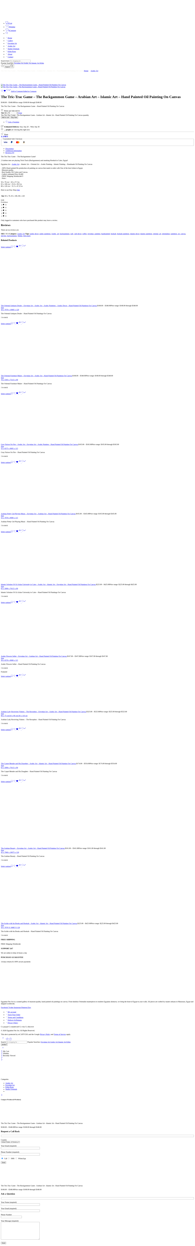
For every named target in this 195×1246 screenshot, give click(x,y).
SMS (12, 1158)
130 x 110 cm (22, 716)
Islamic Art (36, 63)
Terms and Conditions (15, 1017)
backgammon (64, 234)
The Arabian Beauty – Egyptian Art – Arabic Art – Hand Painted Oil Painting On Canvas (33, 848)
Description (9, 149)
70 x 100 (9, 310)
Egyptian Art (12, 43)
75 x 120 (16, 852)
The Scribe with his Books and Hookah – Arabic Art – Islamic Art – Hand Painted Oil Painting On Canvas (39, 923)
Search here (5, 61)
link (18, 190)
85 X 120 (16, 927)
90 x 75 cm (5, 716)
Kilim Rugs (12, 51)
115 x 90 (15, 380)
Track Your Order (14, 1015)
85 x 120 (16, 310)
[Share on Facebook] (3, 137)
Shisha (20, 236)
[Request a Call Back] (7, 1040)
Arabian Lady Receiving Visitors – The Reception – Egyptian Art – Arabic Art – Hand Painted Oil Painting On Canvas (43, 712)
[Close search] (3, 1049)
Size (2, 113)
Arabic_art (55, 234)
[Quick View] (20, 247)
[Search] (6, 33)
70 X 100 (9, 927)
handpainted (105, 234)
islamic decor (134, 234)
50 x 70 (3, 310)
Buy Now (14, 117)
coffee (84, 234)
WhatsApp (21, 1158)
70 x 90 (9, 518)
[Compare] (23, 247)
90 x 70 (9, 588)
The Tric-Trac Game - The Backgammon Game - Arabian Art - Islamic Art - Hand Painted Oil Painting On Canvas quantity (45, 115)
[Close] (2, 1051)
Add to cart (5, 117)
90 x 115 (15, 518)
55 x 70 (3, 518)
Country (4, 1140)
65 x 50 (3, 588)
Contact (10, 57)
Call (5, 1158)
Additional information (13, 151)
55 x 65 (3, 448)
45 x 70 (3, 852)
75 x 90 (9, 448)
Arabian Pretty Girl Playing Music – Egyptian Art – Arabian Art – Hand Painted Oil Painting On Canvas (38, 514)
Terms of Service (60, 1034)
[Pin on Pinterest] (5, 137)
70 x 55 (3, 380)
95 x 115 (15, 448)
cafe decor (77, 234)
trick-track (26, 236)
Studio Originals (13, 49)
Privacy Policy (13, 1023)
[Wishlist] (3, 91)
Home (10, 38)
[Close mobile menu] (2, 1060)
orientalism (166, 234)
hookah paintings (123, 234)
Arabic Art (11, 46)
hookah (113, 234)
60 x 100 (9, 852)
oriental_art (157, 234)
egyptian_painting (94, 234)
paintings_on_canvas (178, 234)
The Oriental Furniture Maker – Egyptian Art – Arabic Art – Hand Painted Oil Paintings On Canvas (36, 376)
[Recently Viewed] (10, 1040)
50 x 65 (3, 660)
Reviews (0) (9, 153)
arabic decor (34, 234)
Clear (20, 113)
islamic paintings (146, 234)
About (10, 54)
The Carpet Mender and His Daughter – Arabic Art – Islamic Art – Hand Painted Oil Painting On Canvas (38, 764)
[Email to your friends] (7, 137)
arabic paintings (45, 234)
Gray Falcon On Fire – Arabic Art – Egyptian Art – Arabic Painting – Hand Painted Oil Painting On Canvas (39, 444)
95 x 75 (9, 380)
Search (7, 67)
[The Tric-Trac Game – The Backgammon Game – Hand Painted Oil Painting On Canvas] (33, 85)
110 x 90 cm (13, 716)
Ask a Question (13, 122)
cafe (71, 234)
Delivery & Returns (15, 1020)
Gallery (10, 41)
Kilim (42, 63)
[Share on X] (2, 137)
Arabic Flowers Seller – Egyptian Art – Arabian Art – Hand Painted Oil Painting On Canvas (34, 656)
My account (12, 1012)
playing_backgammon (9, 236)
